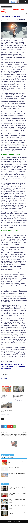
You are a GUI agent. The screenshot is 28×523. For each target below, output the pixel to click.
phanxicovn (4, 13)
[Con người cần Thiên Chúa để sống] (4, 475)
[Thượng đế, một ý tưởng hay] (4, 469)
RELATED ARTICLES (7, 455)
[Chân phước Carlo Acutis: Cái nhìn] (6, 405)
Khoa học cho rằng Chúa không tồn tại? (6, 394)
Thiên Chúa (7, 418)
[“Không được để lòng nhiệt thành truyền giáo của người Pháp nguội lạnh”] (4, 488)
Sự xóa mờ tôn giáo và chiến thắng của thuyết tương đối (20, 435)
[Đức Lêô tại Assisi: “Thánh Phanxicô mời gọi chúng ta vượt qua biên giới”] (4, 513)
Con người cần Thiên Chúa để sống (16, 473)
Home (2, 4)
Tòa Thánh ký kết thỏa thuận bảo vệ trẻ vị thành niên (7, 435)
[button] (26, 2)
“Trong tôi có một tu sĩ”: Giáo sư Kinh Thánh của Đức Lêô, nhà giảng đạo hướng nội (18, 395)
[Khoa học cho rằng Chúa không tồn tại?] (6, 389)
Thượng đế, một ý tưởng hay (14, 467)
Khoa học (5, 4)
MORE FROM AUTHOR (8, 457)
